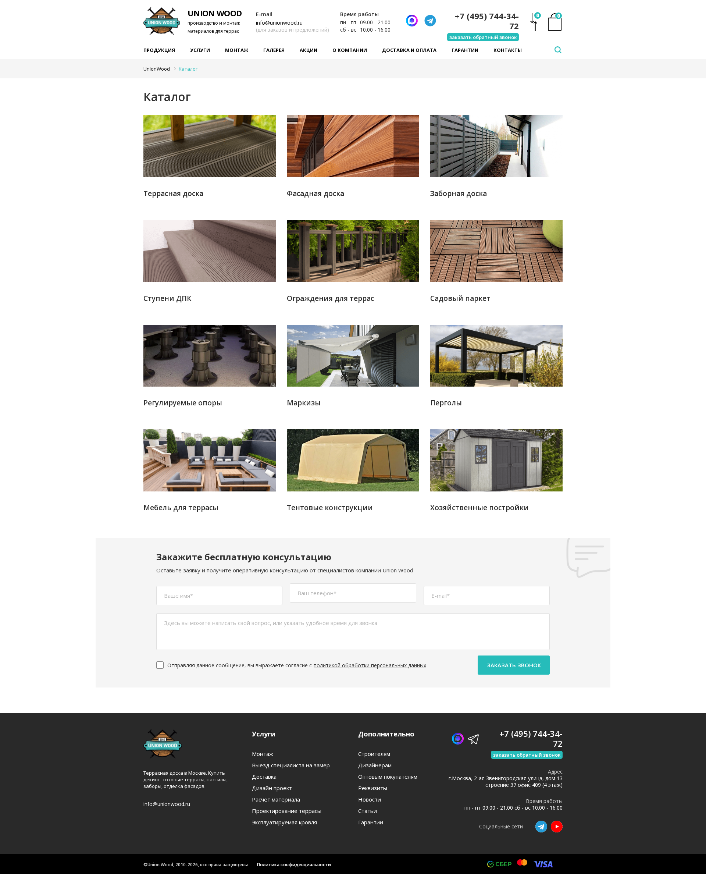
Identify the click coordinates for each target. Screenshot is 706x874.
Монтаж (236, 50)
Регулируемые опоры (182, 403)
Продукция (159, 50)
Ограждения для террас (330, 298)
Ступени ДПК (167, 298)
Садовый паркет (460, 298)
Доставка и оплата (409, 50)
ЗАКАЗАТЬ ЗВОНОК (514, 665)
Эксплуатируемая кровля (284, 822)
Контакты (507, 50)
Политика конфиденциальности (294, 864)
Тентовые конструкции (330, 507)
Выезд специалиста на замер (291, 765)
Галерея (274, 50)
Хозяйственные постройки (479, 507)
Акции (308, 50)
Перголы (446, 403)
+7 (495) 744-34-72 (487, 21)
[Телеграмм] (430, 20)
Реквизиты (372, 788)
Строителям (374, 753)
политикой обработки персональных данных (370, 665)
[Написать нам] (412, 20)
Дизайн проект (272, 788)
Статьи (367, 810)
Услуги (200, 50)
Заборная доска (458, 193)
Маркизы (304, 403)
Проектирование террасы (286, 810)
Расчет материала (276, 799)
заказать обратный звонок (483, 37)
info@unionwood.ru (279, 22)
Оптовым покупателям (387, 776)
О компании (349, 50)
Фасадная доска (315, 193)
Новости (369, 799)
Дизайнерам (375, 765)
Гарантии (465, 50)
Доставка (264, 776)
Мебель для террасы (180, 507)
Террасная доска (173, 193)
